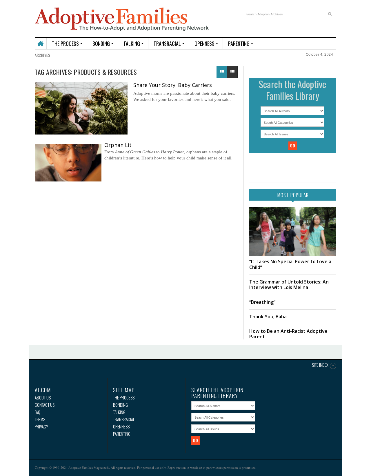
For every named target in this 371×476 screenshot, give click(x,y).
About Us (43, 398)
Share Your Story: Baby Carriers (172, 84)
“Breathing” (262, 302)
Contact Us (44, 405)
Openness (204, 43)
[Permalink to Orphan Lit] (68, 162)
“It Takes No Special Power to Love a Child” (290, 264)
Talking (131, 43)
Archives (42, 55)
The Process (65, 43)
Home (40, 41)
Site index (320, 365)
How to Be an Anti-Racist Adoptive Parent (288, 334)
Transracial (167, 43)
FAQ (37, 412)
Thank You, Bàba (268, 316)
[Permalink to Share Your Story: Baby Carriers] (81, 108)
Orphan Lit (118, 144)
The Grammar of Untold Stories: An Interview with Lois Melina (289, 284)
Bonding (101, 43)
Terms (40, 419)
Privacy (41, 427)
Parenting (239, 43)
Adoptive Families (122, 19)
